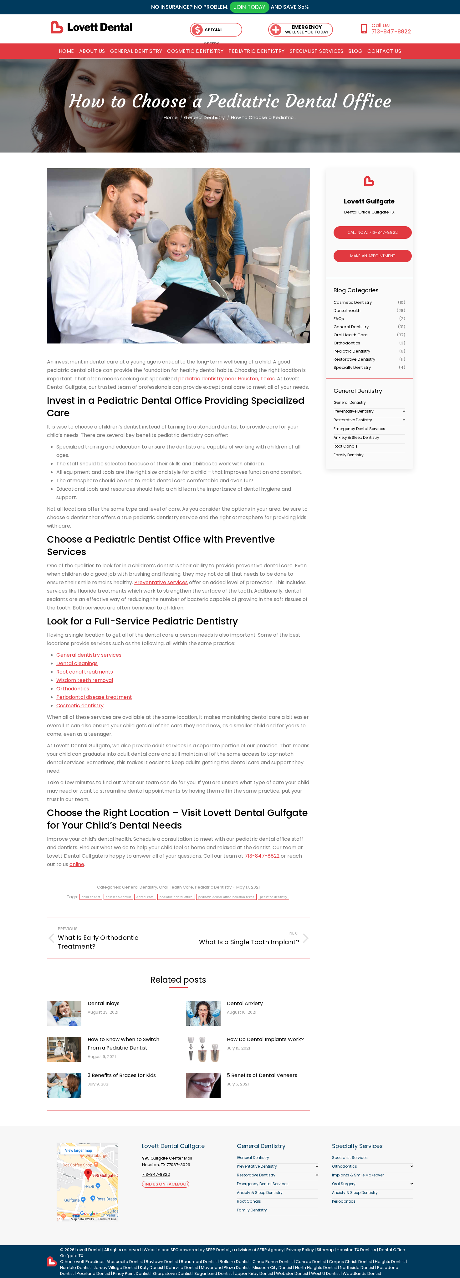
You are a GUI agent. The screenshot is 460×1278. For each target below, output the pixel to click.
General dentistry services (88, 655)
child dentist (91, 897)
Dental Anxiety (245, 1003)
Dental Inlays (104, 1003)
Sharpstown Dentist (172, 1273)
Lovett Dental (88, 1250)
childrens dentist (118, 897)
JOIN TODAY (249, 7)
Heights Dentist (390, 1262)
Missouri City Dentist (272, 1267)
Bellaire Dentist (235, 1262)
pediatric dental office (176, 897)
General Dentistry (139, 887)
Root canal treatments (84, 671)
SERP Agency (270, 1250)
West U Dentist (325, 1273)
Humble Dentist (75, 1267)
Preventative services (161, 582)
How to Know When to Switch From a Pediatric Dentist (123, 1043)
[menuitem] (66, 51)
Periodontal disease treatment (94, 697)
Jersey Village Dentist (115, 1267)
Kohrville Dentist (182, 1267)
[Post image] (64, 1013)
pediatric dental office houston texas (226, 897)
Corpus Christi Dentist (350, 1262)
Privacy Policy (300, 1250)
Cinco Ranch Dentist (273, 1262)
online (76, 864)
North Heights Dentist (316, 1267)
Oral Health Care (176, 887)
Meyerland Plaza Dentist (225, 1267)
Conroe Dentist (311, 1262)
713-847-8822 (391, 31)
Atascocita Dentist (124, 1262)
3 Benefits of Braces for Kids (122, 1075)
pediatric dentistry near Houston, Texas (226, 378)
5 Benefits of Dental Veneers (262, 1075)
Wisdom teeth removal (84, 680)
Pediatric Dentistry (213, 887)
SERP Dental (217, 1250)
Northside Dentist (357, 1267)
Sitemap (325, 1250)
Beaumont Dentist (199, 1262)
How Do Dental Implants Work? (265, 1039)
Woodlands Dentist (362, 1273)
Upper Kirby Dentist (254, 1273)
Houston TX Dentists (356, 1250)
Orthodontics (72, 688)
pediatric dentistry (273, 897)
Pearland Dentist (93, 1273)
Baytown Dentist (162, 1262)
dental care (145, 897)
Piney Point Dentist (131, 1273)
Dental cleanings (77, 663)
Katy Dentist (151, 1267)
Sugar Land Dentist (213, 1273)
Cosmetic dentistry (80, 705)
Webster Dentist (292, 1273)
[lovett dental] (91, 27)
